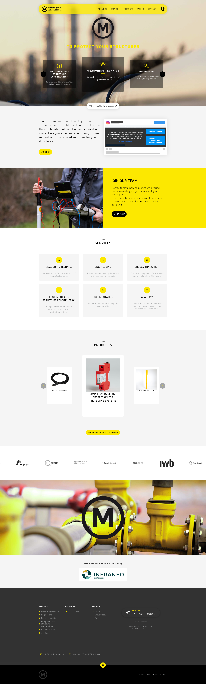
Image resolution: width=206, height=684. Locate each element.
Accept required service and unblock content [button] (155, 140)
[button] (162, 9)
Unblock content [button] (155, 132)
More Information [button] (125, 142)
